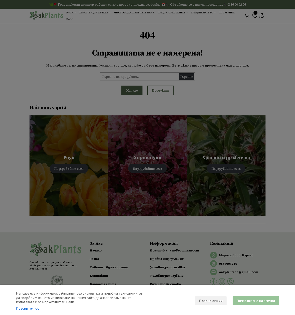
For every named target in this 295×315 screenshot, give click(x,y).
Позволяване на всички (256, 301)
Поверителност (28, 308)
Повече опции (211, 301)
